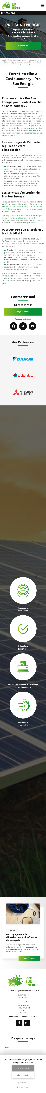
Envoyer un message (23, 312)
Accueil (4, 60)
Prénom (6, 1047)
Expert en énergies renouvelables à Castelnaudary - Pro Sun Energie (22, 62)
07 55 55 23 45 (9, 13)
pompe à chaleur (30, 130)
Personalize (24, 1083)
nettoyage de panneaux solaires (16, 123)
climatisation (6, 133)
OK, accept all (24, 1068)
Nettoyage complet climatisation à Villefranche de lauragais (21, 937)
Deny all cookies (23, 1075)
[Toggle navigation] (42, 5)
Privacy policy (24, 1087)
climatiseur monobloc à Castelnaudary (15, 207)
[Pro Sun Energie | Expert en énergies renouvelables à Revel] (11, 5)
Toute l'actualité (29, 958)
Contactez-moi (23, 46)
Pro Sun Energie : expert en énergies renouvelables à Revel (24, 60)
